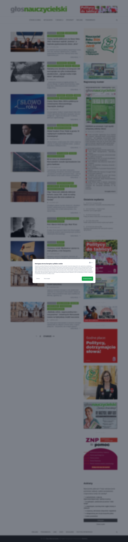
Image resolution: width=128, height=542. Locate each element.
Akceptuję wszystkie (87, 278)
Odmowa (38, 278)
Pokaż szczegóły (47, 278)
